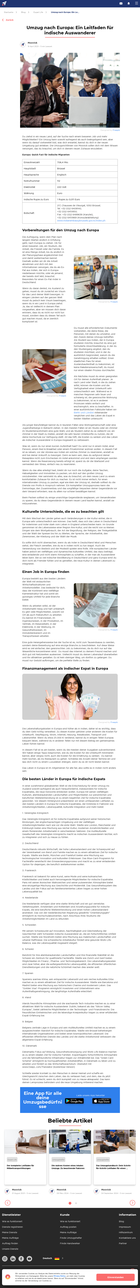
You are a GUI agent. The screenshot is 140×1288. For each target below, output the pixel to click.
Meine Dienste (9, 1232)
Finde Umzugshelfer (71, 1238)
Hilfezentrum (126, 1232)
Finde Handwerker (70, 1243)
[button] (7, 1203)
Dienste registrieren (12, 1227)
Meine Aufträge (10, 1238)
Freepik (116, 130)
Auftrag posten (68, 1227)
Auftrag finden (10, 1243)
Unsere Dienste (10, 1249)
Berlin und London (84, 412)
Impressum (125, 1227)
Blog (121, 1221)
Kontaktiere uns (127, 1238)
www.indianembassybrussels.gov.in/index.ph (81, 220)
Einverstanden (115, 1277)
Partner (123, 1243)
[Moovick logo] (4, 3)
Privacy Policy (59, 1276)
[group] (25, 1162)
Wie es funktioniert (12, 1221)
